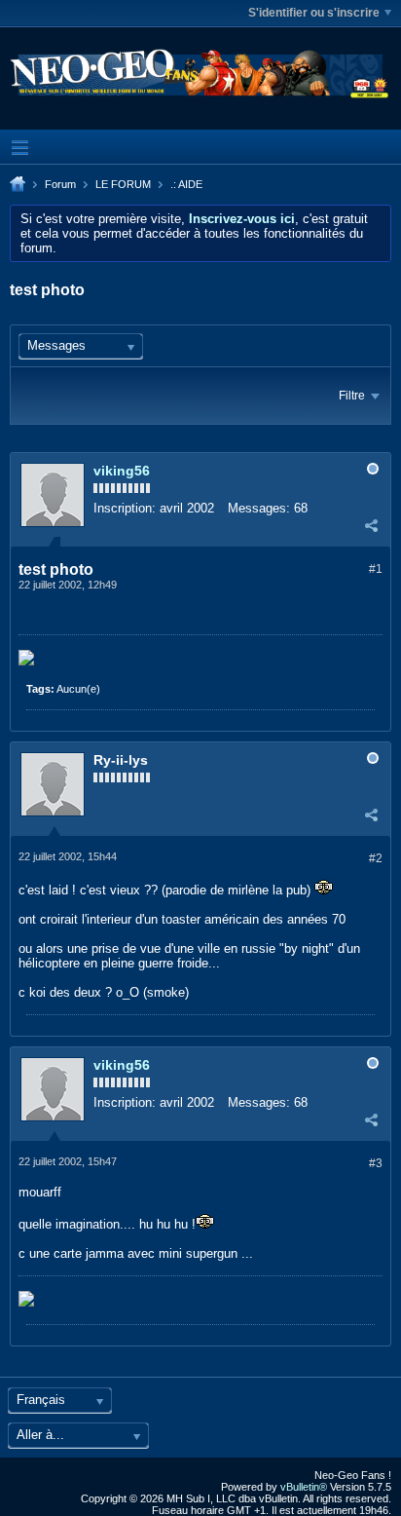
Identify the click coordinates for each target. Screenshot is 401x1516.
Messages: (259, 508)
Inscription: (124, 508)
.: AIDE (186, 184)
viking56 (121, 470)
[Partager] (370, 525)
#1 (376, 569)
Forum (60, 184)
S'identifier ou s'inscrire (314, 12)
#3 (376, 1163)
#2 (376, 858)
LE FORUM (123, 184)
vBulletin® (303, 1487)
